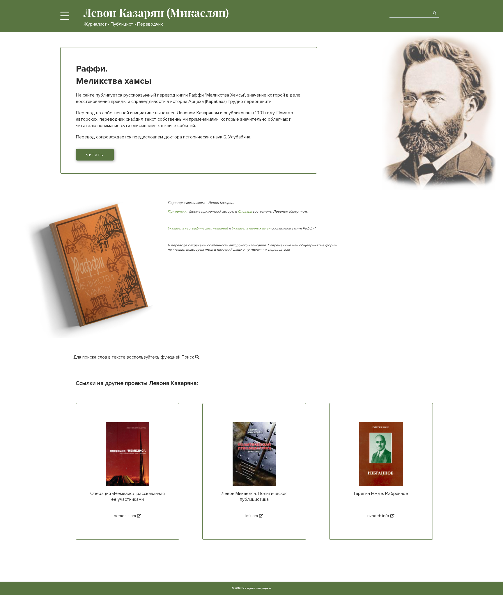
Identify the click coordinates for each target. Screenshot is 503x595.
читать (95, 155)
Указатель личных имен (251, 228)
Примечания (178, 211)
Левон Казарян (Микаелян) (156, 12)
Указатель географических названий (198, 228)
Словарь (245, 211)
